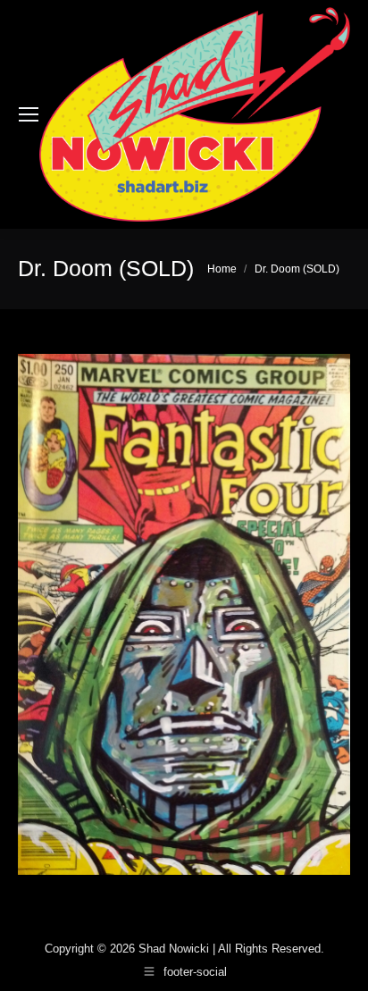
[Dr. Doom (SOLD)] (184, 614)
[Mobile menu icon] (28, 114)
